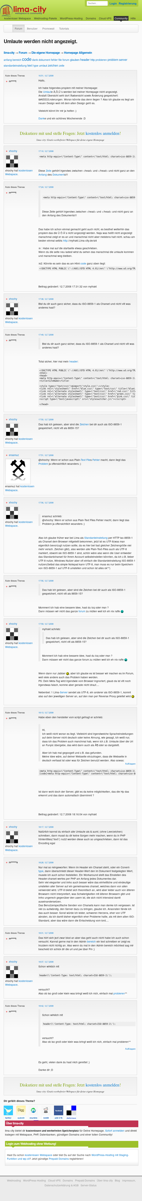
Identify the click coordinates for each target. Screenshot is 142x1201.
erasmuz (14, 455)
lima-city (9, 52)
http (92, 60)
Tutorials (64, 28)
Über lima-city (105, 1180)
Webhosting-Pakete (45, 18)
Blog (117, 1180)
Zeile (48, 170)
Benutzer (32, 28)
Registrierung (127, 3)
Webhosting (14, 1180)
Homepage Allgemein (78, 52)
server (123, 59)
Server (64, 692)
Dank (41, 118)
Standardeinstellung (96, 538)
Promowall (48, 28)
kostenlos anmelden (102, 133)
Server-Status (89, 1185)
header (85, 59)
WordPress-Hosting (71, 18)
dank (35, 60)
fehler (54, 60)
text (30, 65)
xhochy (13, 151)
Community (121, 18)
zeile (61, 65)
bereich (17, 60)
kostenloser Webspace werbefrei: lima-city (37, 11)
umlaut (43, 65)
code (26, 59)
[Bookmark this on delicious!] (72, 1118)
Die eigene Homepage (45, 52)
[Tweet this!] (10, 1118)
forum (65, 60)
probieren (101, 60)
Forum (18, 28)
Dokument (58, 174)
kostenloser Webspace (17, 18)
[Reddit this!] (47, 1118)
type (35, 65)
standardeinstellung (15, 65)
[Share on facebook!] (60, 1118)
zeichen (53, 65)
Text (83, 460)
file (60, 60)
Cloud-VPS (105, 18)
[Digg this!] (22, 1118)
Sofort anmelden (114, 1130)
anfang (8, 60)
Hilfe (133, 18)
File (88, 460)
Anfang (42, 174)
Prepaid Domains (59, 1158)
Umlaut (47, 92)
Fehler (96, 460)
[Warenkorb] (139, 16)
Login (113, 3)
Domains (91, 18)
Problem (43, 463)
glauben (75, 60)
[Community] (10, 26)
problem (113, 59)
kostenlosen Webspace (38, 1155)
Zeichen (84, 424)
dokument (44, 60)
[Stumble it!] (35, 1118)
